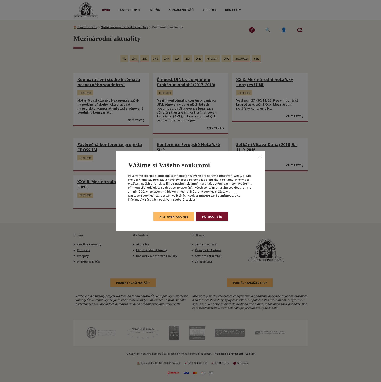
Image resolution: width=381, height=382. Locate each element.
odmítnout (225, 196)
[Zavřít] (260, 156)
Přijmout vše (136, 188)
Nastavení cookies (140, 196)
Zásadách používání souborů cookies (170, 200)
